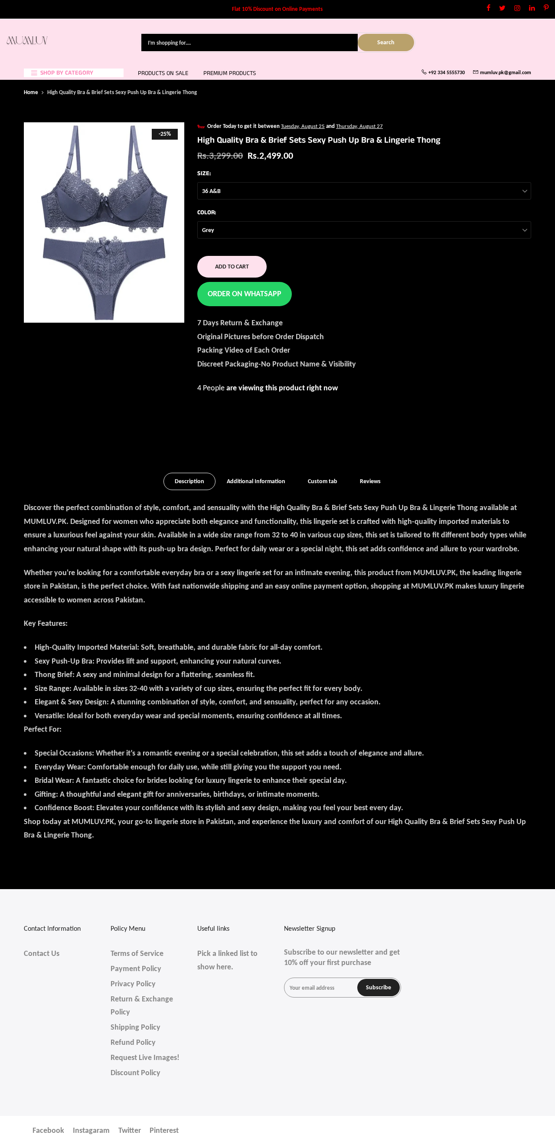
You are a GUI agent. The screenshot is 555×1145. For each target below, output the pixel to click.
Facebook (48, 1130)
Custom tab (322, 481)
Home (31, 92)
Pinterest (164, 1130)
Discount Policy (135, 1072)
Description (189, 481)
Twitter (129, 1130)
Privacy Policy (133, 983)
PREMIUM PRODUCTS (229, 73)
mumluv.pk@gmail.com (505, 72)
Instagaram (91, 1130)
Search (386, 42)
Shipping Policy (135, 1027)
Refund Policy (133, 1042)
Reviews (370, 481)
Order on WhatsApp (244, 293)
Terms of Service (137, 953)
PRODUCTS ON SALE (163, 73)
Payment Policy (136, 968)
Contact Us (41, 953)
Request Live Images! (145, 1057)
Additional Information (256, 481)
